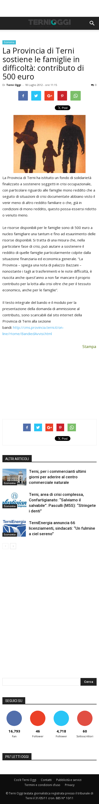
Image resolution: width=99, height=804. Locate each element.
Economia (9, 42)
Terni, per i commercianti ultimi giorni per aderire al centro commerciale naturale (57, 477)
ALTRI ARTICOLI (17, 459)
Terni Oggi (13, 85)
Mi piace (14, 712)
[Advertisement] (49, 8)
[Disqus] (49, 617)
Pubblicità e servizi (68, 780)
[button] (92, 23)
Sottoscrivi (84, 712)
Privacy (69, 785)
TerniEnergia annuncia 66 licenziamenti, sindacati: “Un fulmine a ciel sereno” (62, 528)
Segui (38, 712)
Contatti (46, 780)
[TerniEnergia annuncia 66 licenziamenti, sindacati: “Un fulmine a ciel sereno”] (14, 528)
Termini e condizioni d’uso (42, 785)
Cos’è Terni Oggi (25, 780)
